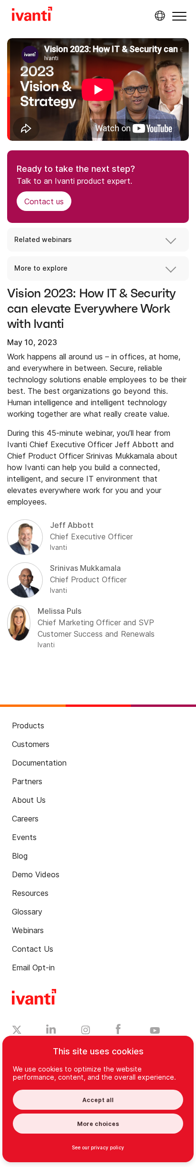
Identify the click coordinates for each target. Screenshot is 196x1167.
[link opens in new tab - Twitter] (17, 1031)
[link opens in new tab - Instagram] (85, 1031)
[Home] (32, 15)
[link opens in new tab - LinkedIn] (51, 1031)
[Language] (158, 15)
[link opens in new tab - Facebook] (118, 1031)
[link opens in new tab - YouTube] (155, 1031)
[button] (179, 16)
